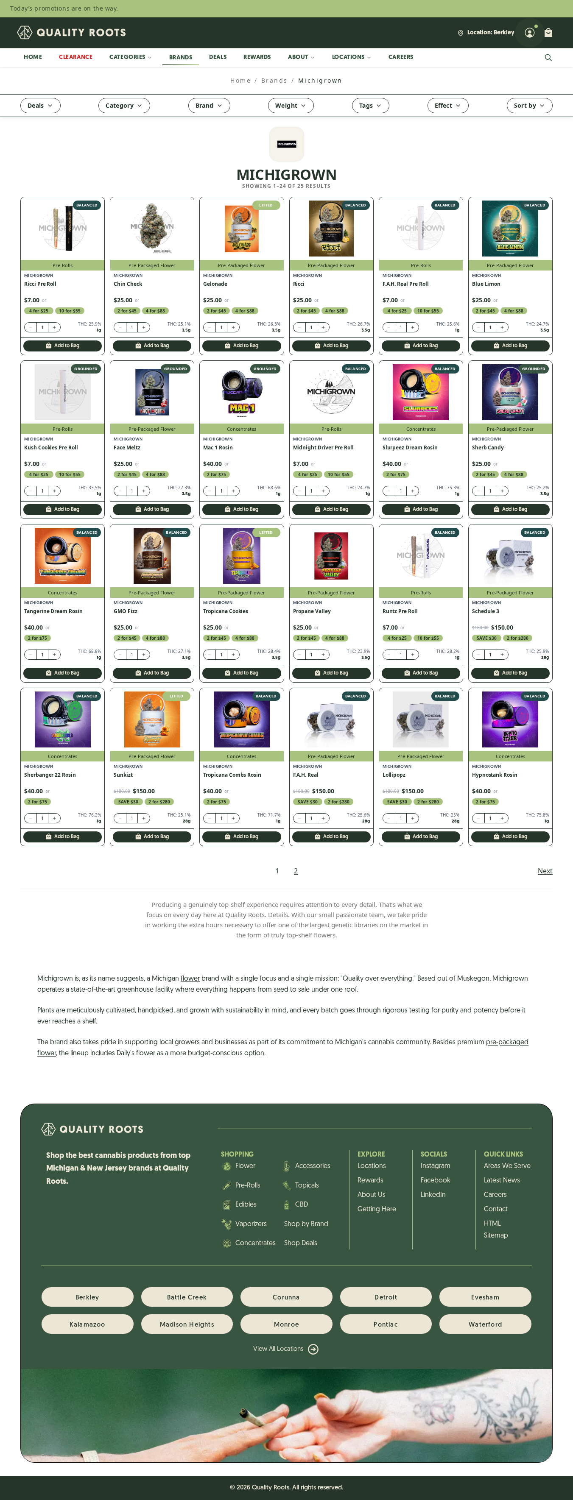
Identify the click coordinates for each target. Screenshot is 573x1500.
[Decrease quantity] (30, 327)
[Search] (548, 57)
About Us (372, 1195)
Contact (496, 1209)
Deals (217, 57)
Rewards (257, 57)
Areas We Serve (503, 1166)
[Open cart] (548, 32)
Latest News (502, 1180)
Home (33, 57)
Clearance (75, 57)
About (298, 57)
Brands (180, 58)
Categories (127, 57)
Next (545, 870)
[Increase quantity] (54, 327)
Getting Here (377, 1209)
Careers (401, 57)
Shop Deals (300, 1243)
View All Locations (278, 1349)
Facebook (435, 1180)
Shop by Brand (306, 1224)
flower (190, 979)
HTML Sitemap (496, 1230)
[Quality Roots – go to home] (71, 33)
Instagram (435, 1166)
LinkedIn (433, 1195)
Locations (348, 57)
